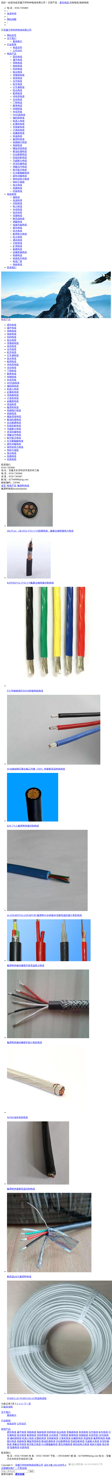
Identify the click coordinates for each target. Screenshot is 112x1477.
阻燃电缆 (17, 188)
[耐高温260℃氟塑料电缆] (49, 1271)
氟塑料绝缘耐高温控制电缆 (21, 1189)
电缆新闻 (11, 194)
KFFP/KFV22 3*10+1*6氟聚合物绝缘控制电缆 (30, 583)
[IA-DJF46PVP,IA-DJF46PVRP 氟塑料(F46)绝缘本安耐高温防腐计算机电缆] (47, 910)
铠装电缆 (17, 191)
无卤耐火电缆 (20, 160)
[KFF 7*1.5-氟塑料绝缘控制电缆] (32, 820)
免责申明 (11, 13)
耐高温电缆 (18, 218)
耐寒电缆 (17, 105)
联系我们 (11, 267)
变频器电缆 (18, 75)
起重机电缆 (18, 124)
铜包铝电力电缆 (21, 179)
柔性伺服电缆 (20, 176)
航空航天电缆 (20, 169)
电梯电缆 (17, 255)
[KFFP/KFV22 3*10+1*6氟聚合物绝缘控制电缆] (29, 577)
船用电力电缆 (20, 234)
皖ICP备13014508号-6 (55, 1465)
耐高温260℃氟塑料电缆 (19, 1276)
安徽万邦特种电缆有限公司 (29, 1465)
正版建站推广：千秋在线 (14, 1468)
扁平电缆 (17, 59)
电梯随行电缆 (20, 142)
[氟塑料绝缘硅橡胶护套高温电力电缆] (49, 960)
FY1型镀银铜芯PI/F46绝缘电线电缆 (25, 691)
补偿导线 (17, 111)
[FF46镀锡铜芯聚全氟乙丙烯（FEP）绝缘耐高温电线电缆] (53, 764)
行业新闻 (11, 44)
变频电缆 (17, 215)
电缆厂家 (17, 261)
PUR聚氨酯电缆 (21, 173)
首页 (3, 485)
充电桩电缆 (18, 127)
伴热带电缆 (18, 96)
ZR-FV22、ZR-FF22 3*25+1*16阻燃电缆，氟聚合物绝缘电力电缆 (40, 531)
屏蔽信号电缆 (20, 166)
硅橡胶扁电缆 (20, 252)
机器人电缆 (18, 121)
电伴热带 (17, 212)
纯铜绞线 (17, 108)
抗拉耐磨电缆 (20, 154)
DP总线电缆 (19, 114)
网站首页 (11, 35)
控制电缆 (17, 203)
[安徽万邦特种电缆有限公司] (16, 30)
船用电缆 (17, 93)
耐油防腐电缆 (20, 151)
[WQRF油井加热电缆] (46, 1112)
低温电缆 (17, 200)
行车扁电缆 (18, 87)
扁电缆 (16, 197)
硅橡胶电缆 (18, 133)
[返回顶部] (7, 1407)
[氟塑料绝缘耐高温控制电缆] (38, 1184)
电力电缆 (17, 206)
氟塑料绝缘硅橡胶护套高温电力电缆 (25, 965)
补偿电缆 (17, 209)
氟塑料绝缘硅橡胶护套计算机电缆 (24, 1042)
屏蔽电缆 (17, 221)
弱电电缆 (17, 63)
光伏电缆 (17, 99)
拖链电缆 (17, 66)
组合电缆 (17, 72)
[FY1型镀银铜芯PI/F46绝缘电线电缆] (55, 685)
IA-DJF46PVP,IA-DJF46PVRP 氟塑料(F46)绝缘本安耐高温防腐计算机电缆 (44, 915)
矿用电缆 (17, 246)
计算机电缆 (18, 130)
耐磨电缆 (17, 249)
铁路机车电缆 (20, 258)
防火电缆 (17, 237)
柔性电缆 (64, 2)
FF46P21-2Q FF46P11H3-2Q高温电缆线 (27, 1398)
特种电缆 (17, 69)
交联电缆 (17, 243)
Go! (31, 1471)
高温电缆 (17, 136)
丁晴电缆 (17, 102)
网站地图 (11, 19)
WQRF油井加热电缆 (17, 1117)
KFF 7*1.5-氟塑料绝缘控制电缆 (23, 826)
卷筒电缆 (17, 78)
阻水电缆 (17, 90)
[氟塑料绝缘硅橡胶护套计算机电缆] (48, 1037)
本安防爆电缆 (20, 163)
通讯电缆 (17, 240)
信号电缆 (17, 81)
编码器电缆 (18, 118)
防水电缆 (17, 231)
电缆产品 (11, 53)
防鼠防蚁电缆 (20, 157)
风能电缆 (17, 145)
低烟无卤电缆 (20, 224)
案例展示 (17, 41)
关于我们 (11, 38)
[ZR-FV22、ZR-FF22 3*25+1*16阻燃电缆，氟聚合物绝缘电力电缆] (30, 526)
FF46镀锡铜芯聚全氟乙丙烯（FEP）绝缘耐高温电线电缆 (36, 769)
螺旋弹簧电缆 (20, 148)
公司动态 (17, 50)
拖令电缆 (17, 185)
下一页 (27, 1404)
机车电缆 (17, 84)
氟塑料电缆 (18, 139)
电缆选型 (17, 47)
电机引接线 (18, 182)
